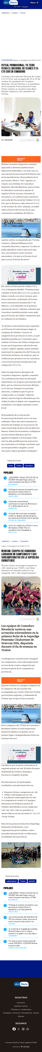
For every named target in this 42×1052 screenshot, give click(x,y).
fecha (11, 466)
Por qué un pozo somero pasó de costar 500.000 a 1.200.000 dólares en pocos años (22, 943)
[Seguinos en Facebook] (14, 1029)
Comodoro (29, 466)
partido (32, 881)
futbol (18, 466)
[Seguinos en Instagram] (23, 1029)
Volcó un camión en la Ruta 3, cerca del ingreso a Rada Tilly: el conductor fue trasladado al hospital (23, 529)
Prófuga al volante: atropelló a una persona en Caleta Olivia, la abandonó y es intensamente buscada (23, 493)
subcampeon (11, 881)
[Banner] (21, 162)
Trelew (23, 881)
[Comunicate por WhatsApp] (28, 1029)
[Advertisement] (21, 36)
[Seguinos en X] (18, 1029)
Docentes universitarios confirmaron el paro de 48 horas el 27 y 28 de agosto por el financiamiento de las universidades (22, 505)
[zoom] (21, 116)
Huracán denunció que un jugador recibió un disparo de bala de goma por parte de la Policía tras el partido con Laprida (23, 517)
